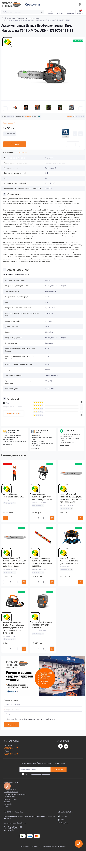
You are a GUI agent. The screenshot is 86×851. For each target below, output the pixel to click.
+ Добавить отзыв (13, 413)
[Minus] (68, 144)
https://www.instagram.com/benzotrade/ (66, 746)
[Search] (42, 12)
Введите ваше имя (11, 700)
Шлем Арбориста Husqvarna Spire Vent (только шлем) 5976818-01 (43, 496)
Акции (6, 806)
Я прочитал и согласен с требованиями (31, 719)
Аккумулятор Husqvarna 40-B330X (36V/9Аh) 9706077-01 (42, 625)
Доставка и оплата (14, 431)
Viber (62, 819)
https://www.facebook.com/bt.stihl (60, 746)
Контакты (7, 801)
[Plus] (77, 144)
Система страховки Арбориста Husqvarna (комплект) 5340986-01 (69, 560)
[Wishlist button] (75, 133)
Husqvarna (28, 116)
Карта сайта (8, 804)
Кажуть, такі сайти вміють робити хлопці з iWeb (49, 846)
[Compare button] (80, 133)
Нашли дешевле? (9, 123)
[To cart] (5, 518)
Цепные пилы (10, 18)
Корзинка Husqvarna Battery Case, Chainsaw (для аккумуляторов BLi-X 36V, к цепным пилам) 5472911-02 (14, 627)
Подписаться (58, 769)
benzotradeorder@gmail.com (15, 823)
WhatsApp (64, 823)
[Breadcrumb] (2, 18)
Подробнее (7, 444)
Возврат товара (9, 797)
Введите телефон (11, 710)
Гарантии (69, 431)
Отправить (12, 725)
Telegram (64, 816)
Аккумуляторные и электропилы (28, 18)
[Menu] (80, 4)
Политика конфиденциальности (25, 719)
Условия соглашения (11, 792)
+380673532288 (11, 754)
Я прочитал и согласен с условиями (44, 774)
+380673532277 (11, 748)
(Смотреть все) (23, 152)
